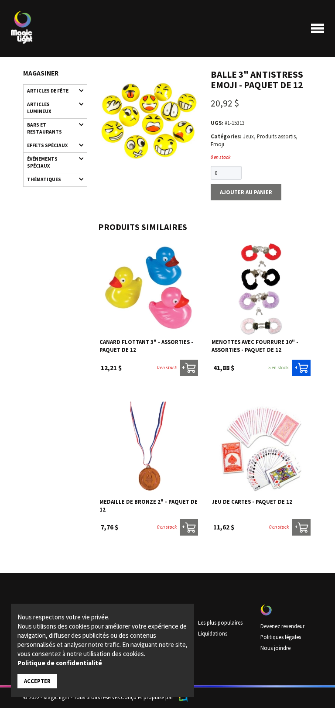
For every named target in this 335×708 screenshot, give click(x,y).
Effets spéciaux (47, 145)
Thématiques (44, 179)
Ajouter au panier (246, 192)
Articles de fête (47, 91)
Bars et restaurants (44, 128)
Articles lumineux (39, 107)
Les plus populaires (220, 622)
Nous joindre (275, 647)
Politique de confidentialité (59, 663)
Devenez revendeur (282, 625)
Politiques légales (280, 636)
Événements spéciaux (42, 162)
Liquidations (212, 633)
